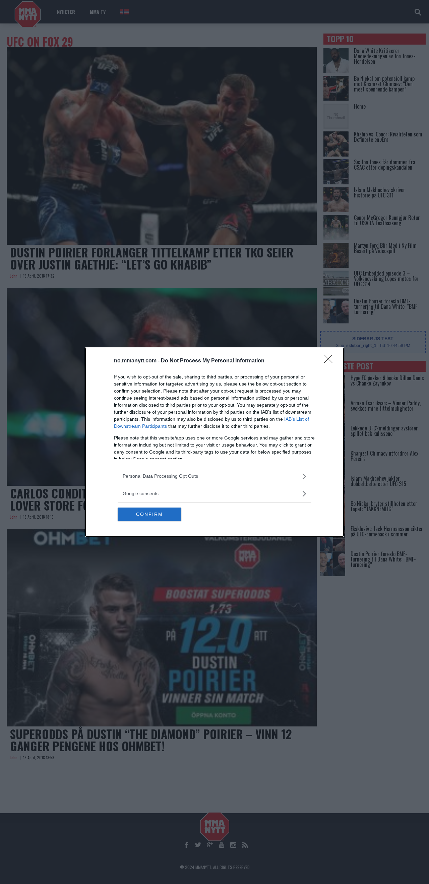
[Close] (330, 361)
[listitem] (214, 476)
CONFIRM (149, 514)
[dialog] (214, 442)
